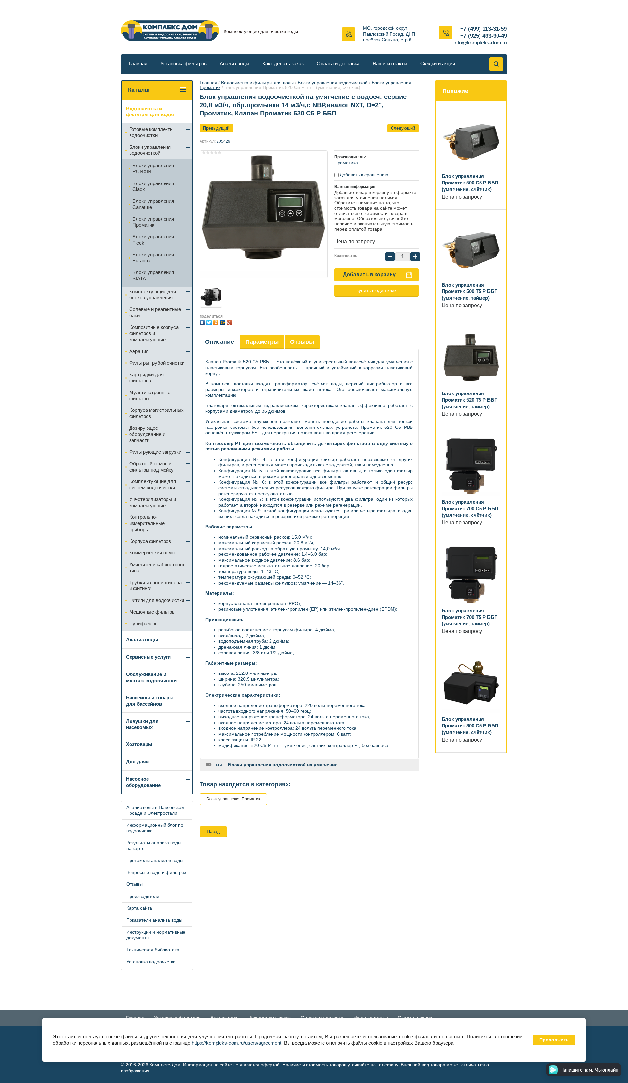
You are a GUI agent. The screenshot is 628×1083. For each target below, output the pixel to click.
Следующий (403, 128)
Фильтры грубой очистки (156, 363)
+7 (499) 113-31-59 (483, 29)
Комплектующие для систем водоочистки (152, 484)
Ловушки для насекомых (142, 724)
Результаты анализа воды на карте (153, 845)
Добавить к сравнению (363, 174)
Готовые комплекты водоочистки (151, 132)
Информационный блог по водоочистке (154, 827)
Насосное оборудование (143, 782)
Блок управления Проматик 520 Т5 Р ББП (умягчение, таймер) (470, 400)
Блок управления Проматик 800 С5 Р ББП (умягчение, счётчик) (470, 725)
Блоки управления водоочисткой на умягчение (283, 764)
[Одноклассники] (216, 321)
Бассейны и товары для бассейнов (150, 701)
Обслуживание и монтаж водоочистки (151, 677)
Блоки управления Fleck (153, 240)
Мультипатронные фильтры (149, 395)
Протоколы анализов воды (154, 860)
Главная (138, 63)
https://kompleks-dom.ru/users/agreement (236, 1043)
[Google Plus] (230, 321)
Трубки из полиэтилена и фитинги (155, 585)
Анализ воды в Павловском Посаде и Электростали (155, 810)
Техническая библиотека (152, 949)
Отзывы (302, 342)
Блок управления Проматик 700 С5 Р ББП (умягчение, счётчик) (470, 508)
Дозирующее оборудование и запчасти (147, 434)
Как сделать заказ (283, 63)
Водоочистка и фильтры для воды (257, 82)
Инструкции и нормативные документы (155, 934)
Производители (142, 896)
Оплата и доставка (338, 63)
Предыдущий (216, 128)
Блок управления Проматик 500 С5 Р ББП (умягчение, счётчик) (470, 182)
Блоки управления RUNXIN (153, 168)
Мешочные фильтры (152, 612)
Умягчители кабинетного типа (156, 567)
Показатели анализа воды (154, 920)
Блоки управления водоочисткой (333, 82)
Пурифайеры (144, 623)
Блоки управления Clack (153, 186)
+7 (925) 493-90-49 (483, 36)
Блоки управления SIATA (153, 275)
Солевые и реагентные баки (155, 312)
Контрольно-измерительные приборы (147, 523)
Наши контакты (390, 63)
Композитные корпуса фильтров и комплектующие (154, 333)
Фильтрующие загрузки (155, 452)
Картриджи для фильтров (146, 377)
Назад (213, 831)
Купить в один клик (376, 290)
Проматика (346, 162)
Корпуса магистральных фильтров (156, 413)
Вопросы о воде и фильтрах (156, 872)
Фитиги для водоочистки (156, 600)
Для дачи (137, 761)
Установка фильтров (183, 63)
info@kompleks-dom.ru (480, 42)
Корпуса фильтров (150, 541)
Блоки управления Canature (153, 204)
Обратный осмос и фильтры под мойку (151, 467)
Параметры (262, 342)
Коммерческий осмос (153, 552)
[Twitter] (209, 321)
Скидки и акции (437, 63)
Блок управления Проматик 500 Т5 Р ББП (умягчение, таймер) (470, 291)
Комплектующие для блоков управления (152, 295)
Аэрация (138, 351)
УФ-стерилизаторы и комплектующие (152, 502)
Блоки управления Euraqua (153, 258)
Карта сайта (139, 908)
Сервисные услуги (148, 657)
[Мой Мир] (223, 321)
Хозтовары (139, 744)
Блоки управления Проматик (233, 799)
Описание (219, 342)
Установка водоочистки (151, 961)
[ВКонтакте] (203, 321)
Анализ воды (234, 63)
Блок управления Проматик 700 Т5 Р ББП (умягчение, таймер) (470, 617)
